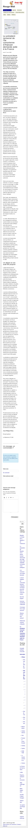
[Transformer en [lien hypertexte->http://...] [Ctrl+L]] (9, 497)
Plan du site (6, 824)
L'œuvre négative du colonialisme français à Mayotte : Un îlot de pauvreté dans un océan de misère (23, 586)
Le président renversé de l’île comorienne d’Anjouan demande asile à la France (23, 633)
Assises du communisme (9, 12)
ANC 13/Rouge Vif (22, 784)
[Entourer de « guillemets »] (13, 497)
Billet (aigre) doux (21, 790)
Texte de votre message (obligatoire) (9, 488)
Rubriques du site (7, 10)
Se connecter (6, 472)
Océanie (23, 763)
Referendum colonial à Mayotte (23, 622)
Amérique (23, 745)
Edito (5, 14)
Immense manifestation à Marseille (23, 603)
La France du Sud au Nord (22, 768)
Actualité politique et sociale (22, 650)
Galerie (8, 14)
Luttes (21, 772)
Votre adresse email (8, 476)
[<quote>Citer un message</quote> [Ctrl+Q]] (11, 497)
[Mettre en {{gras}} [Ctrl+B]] (4, 497)
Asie (22, 735)
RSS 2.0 (5, 826)
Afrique (23, 657)
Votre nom (5, 468)
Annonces (19, 10)
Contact (19, 824)
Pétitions (13, 14)
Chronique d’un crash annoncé (22, 609)
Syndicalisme (24, 748)
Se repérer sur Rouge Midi (22, 806)
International (23, 654)
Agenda (14, 10)
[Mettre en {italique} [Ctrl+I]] (6, 497)
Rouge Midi (9, 6)
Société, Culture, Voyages (22, 796)
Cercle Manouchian (20, 12)
